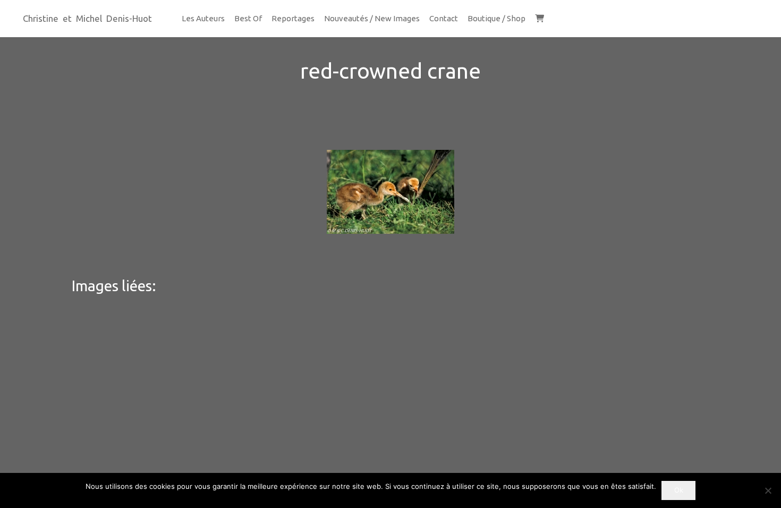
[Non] (767, 490)
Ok (678, 490)
